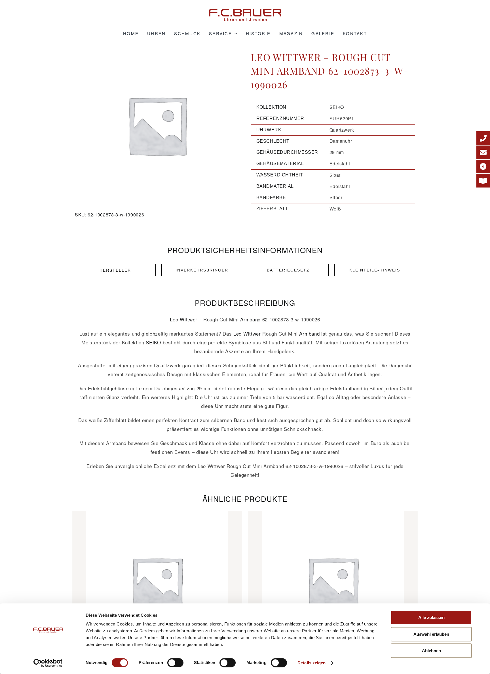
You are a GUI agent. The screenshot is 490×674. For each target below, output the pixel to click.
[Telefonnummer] (483, 138)
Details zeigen (311, 662)
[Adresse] (483, 166)
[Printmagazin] (483, 181)
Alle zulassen (431, 617)
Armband (250, 319)
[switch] (175, 662)
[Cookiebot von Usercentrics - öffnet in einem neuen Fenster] (48, 663)
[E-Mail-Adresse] (483, 152)
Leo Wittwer (183, 319)
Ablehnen (431, 650)
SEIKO (337, 107)
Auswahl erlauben (431, 634)
